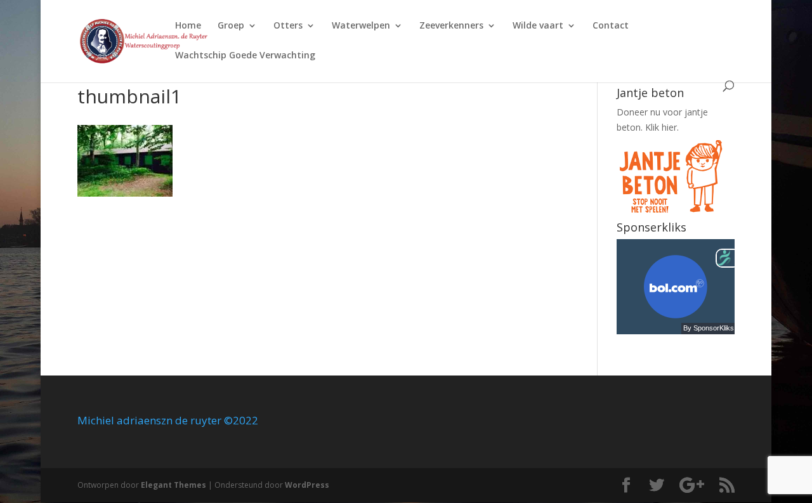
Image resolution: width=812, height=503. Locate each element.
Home (188, 26)
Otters (288, 26)
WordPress (307, 485)
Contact (611, 26)
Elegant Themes (173, 485)
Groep (231, 26)
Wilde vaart (538, 26)
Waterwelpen (361, 26)
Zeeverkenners (451, 26)
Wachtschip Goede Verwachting (245, 56)
